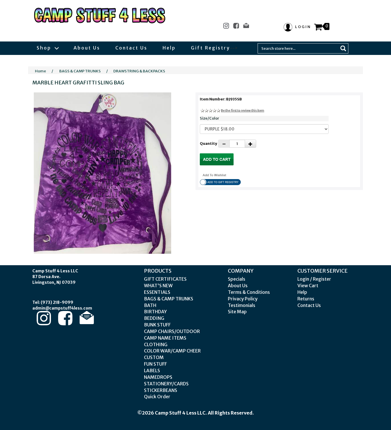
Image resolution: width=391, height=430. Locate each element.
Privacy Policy (243, 299)
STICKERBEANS (160, 390)
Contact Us (131, 48)
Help (169, 48)
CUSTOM (154, 357)
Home (40, 71)
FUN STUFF (155, 364)
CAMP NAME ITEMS (165, 338)
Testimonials (241, 305)
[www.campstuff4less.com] (100, 15)
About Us (87, 48)
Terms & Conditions (249, 292)
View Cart (307, 285)
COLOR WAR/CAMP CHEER (172, 351)
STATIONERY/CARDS (166, 384)
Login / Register (314, 279)
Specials (236, 279)
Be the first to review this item (242, 110)
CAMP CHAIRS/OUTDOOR (172, 331)
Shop (45, 48)
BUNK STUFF (157, 325)
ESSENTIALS (157, 292)
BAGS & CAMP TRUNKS (80, 71)
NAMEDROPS (158, 377)
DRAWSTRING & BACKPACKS (139, 71)
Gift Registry (210, 48)
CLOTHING (155, 344)
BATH (150, 305)
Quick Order (157, 396)
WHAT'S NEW (158, 285)
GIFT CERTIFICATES (165, 279)
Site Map (237, 311)
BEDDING (154, 318)
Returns (305, 299)
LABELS (152, 370)
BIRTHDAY (155, 311)
